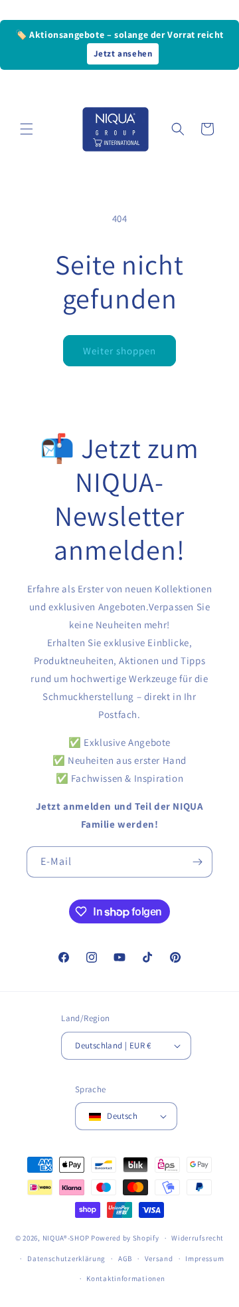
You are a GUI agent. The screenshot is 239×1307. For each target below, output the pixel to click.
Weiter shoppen (119, 350)
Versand (159, 1258)
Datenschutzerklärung (66, 1258)
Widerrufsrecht (197, 1238)
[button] (26, 129)
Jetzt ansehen (123, 53)
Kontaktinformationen (125, 1278)
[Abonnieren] (197, 862)
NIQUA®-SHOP (66, 1238)
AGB (125, 1258)
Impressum (204, 1258)
